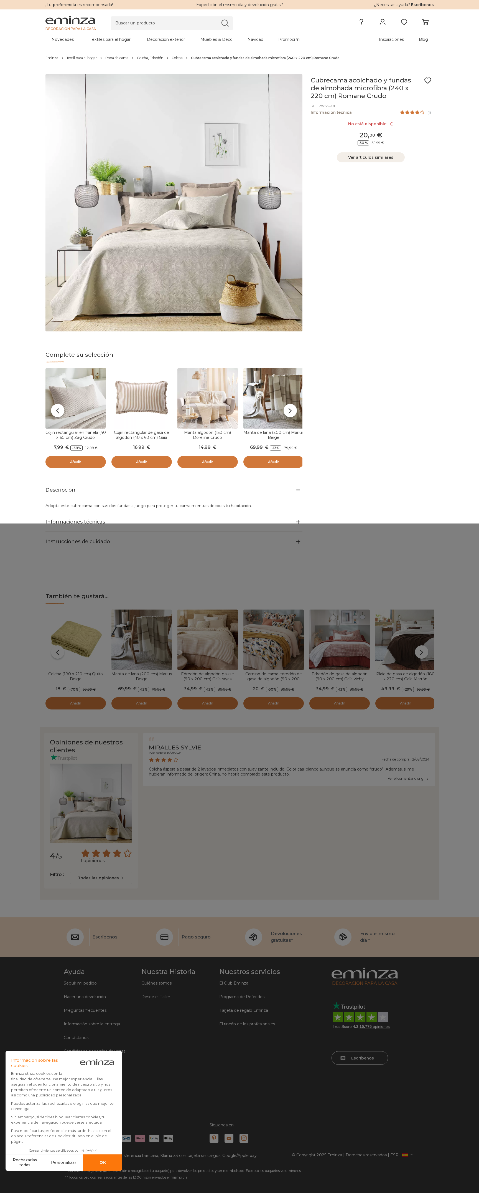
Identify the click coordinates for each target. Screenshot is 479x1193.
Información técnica (331, 112)
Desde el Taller (155, 996)
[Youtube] (229, 1138)
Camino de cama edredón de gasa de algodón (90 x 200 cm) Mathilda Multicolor (273, 678)
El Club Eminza (233, 983)
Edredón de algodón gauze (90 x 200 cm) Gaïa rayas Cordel (207, 678)
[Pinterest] (214, 1138)
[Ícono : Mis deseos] (428, 80)
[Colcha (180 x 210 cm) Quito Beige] (75, 640)
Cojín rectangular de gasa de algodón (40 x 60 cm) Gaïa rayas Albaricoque (141, 437)
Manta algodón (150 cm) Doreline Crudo (207, 435)
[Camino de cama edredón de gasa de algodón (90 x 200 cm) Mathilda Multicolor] (273, 640)
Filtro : (57, 874)
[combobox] (101, 878)
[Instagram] (244, 1138)
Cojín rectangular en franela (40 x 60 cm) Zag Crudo (75, 435)
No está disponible (368, 123)
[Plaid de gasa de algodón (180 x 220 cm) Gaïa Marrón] (405, 640)
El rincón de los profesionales (247, 1023)
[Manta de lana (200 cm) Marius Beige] (273, 398)
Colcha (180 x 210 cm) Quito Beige (75, 676)
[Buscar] (225, 23)
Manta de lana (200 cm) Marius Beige (273, 435)
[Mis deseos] (404, 23)
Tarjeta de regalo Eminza (243, 1010)
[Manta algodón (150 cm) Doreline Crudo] (207, 398)
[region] (239, 58)
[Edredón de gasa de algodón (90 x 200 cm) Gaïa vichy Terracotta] (339, 640)
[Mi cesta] (425, 23)
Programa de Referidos (241, 996)
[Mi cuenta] (382, 23)
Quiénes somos (156, 983)
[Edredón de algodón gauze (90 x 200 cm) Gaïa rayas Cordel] (207, 640)
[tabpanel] (192, 39)
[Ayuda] (361, 23)
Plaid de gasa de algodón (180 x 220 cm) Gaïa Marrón (405, 676)
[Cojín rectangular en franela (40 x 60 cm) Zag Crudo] (75, 398)
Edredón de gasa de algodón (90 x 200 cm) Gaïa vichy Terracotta (340, 678)
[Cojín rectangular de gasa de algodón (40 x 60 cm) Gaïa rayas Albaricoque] (141, 398)
